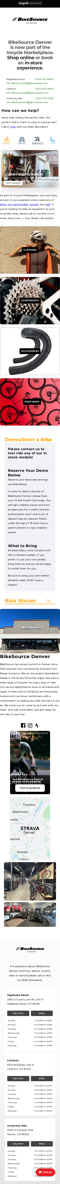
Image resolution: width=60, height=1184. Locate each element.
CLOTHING (30, 249)
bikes (3, 204)
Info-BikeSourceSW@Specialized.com (27, 93)
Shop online (20, 57)
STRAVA (30, 828)
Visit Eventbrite (30, 788)
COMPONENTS (30, 300)
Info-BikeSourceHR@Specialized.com (27, 83)
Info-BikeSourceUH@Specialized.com (27, 102)
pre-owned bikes (18, 204)
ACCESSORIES (30, 351)
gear (48, 204)
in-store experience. (30, 65)
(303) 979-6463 (44, 88)
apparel (34, 204)
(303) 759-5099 (44, 98)
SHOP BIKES (32, 401)
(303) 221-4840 (44, 79)
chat (13, 126)
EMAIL (42, 1013)
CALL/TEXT (18, 1013)
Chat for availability (13, 183)
